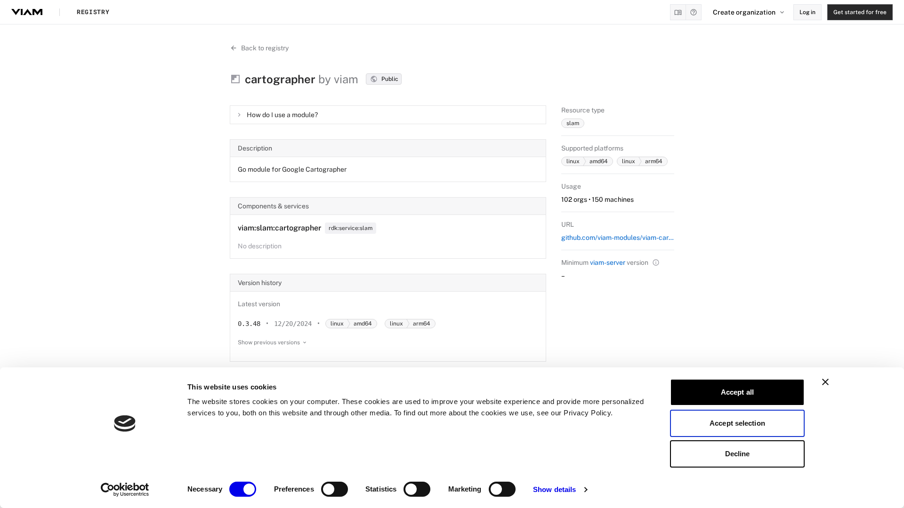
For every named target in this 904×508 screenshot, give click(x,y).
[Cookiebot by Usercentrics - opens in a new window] (125, 490)
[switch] (334, 489)
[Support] (693, 12)
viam (346, 79)
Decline (737, 454)
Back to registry (265, 48)
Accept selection (737, 423)
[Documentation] (678, 12)
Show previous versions (269, 342)
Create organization (744, 12)
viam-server (607, 262)
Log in (807, 12)
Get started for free (860, 12)
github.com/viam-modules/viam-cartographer (617, 237)
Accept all (737, 392)
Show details (554, 489)
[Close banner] (825, 382)
